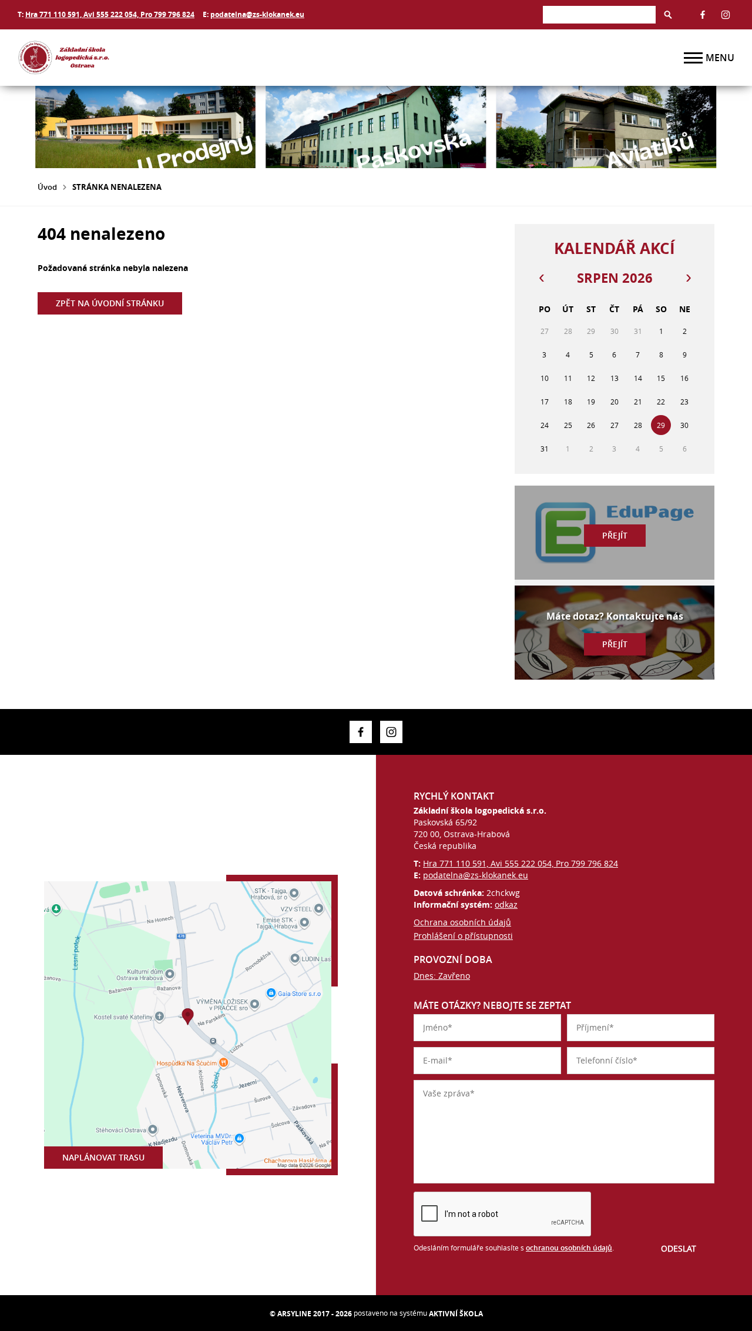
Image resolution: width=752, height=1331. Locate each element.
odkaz (506, 904)
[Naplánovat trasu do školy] (187, 1025)
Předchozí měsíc (541, 278)
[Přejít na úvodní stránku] (88, 57)
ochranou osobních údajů (569, 1248)
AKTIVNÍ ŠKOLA (456, 1314)
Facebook (702, 15)
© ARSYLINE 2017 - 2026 (311, 1314)
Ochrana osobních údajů (462, 922)
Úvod (47, 187)
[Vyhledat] (668, 15)
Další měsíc (688, 278)
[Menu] (693, 58)
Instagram (725, 15)
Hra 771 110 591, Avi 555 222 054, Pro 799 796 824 (109, 14)
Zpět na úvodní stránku (110, 303)
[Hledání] (599, 14)
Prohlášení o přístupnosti (463, 935)
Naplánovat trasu (103, 1157)
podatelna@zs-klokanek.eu (257, 14)
